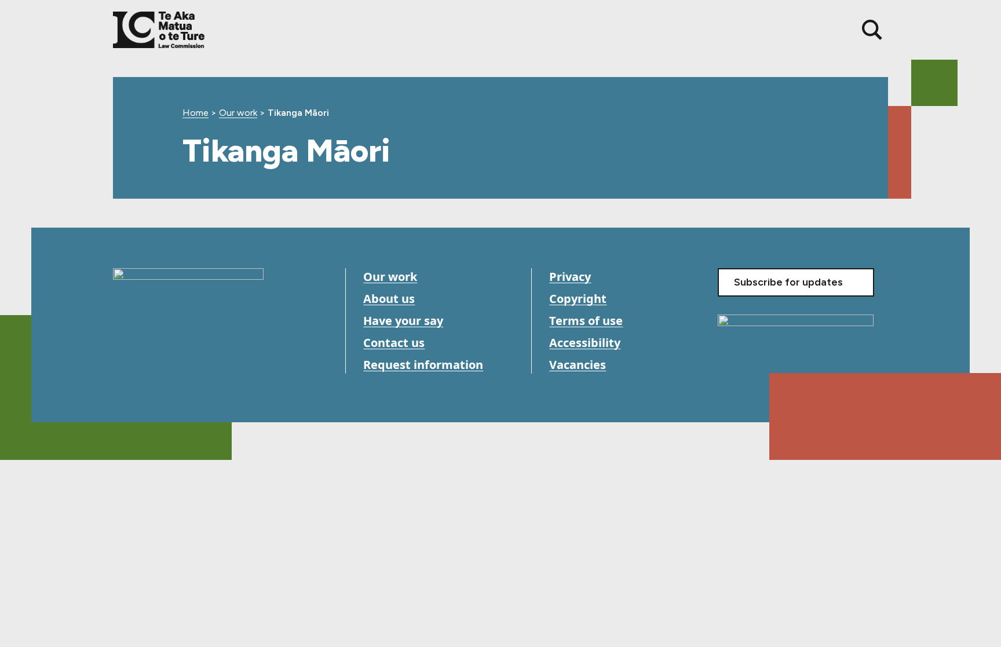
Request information (423, 364)
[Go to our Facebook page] (123, 366)
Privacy (570, 276)
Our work (238, 112)
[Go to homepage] (188, 298)
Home (195, 112)
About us (389, 298)
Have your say (403, 320)
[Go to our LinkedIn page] (175, 366)
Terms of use (586, 320)
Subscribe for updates (788, 282)
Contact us (394, 342)
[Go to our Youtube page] (149, 366)
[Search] (872, 30)
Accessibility (584, 342)
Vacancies (577, 364)
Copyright (578, 298)
